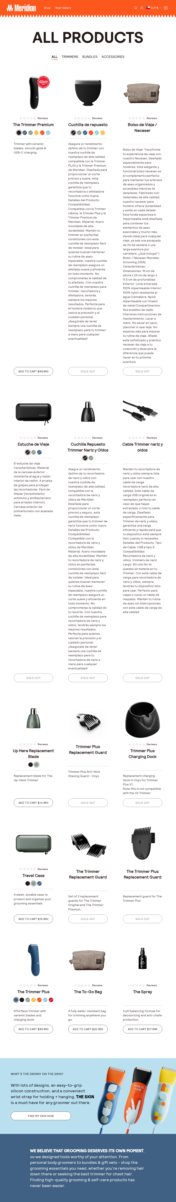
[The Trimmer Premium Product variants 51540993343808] (33, 92)
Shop (47, 7)
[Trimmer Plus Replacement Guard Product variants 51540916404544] (88, 718)
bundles (89, 1162)
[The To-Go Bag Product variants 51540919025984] (88, 959)
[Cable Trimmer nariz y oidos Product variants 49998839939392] (142, 411)
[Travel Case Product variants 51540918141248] (33, 843)
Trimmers (70, 56)
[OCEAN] (25, 132)
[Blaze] (91, 132)
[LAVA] (51, 1000)
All (55, 56)
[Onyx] (73, 132)
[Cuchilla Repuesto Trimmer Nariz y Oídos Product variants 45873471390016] (88, 411)
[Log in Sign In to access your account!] (141, 8)
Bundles (89, 56)
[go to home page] (21, 7)
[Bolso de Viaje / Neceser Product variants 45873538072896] (142, 92)
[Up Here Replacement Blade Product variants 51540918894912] (33, 718)
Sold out (88, 371)
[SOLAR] (36, 132)
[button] (135, 8)
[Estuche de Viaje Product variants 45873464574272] (33, 411)
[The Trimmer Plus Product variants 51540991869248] (33, 959)
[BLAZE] (42, 132)
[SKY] (48, 132)
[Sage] (79, 132)
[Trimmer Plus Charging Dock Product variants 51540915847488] (142, 718)
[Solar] (102, 132)
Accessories (113, 56)
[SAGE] (30, 132)
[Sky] (97, 132)
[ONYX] (19, 132)
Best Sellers (63, 7)
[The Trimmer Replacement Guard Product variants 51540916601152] (88, 843)
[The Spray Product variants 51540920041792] (142, 959)
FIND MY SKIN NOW (41, 1115)
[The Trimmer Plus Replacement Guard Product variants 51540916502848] (142, 843)
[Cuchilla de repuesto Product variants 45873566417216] (88, 92)
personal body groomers (53, 1162)
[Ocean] (85, 132)
